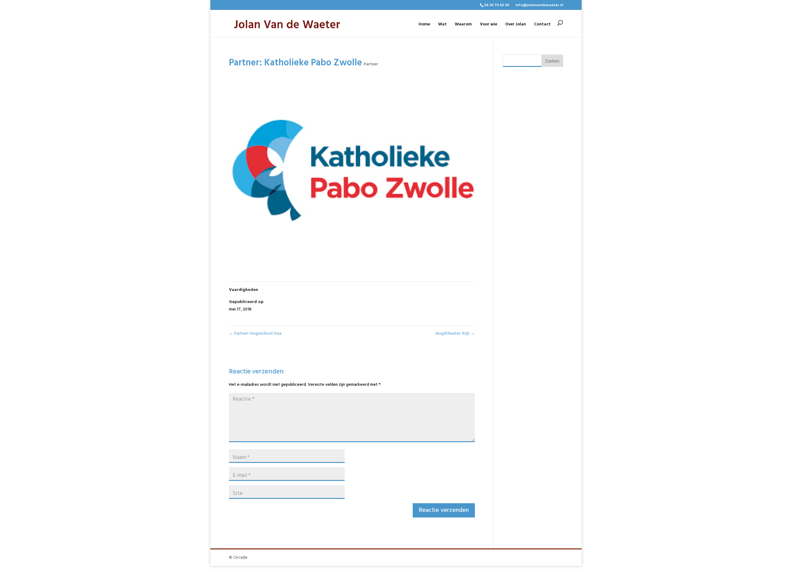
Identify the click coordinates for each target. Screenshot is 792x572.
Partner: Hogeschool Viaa (255, 333)
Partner (371, 64)
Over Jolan (515, 25)
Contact (542, 25)
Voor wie (488, 25)
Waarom (463, 25)
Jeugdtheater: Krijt (455, 333)
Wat (442, 25)
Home (424, 25)
